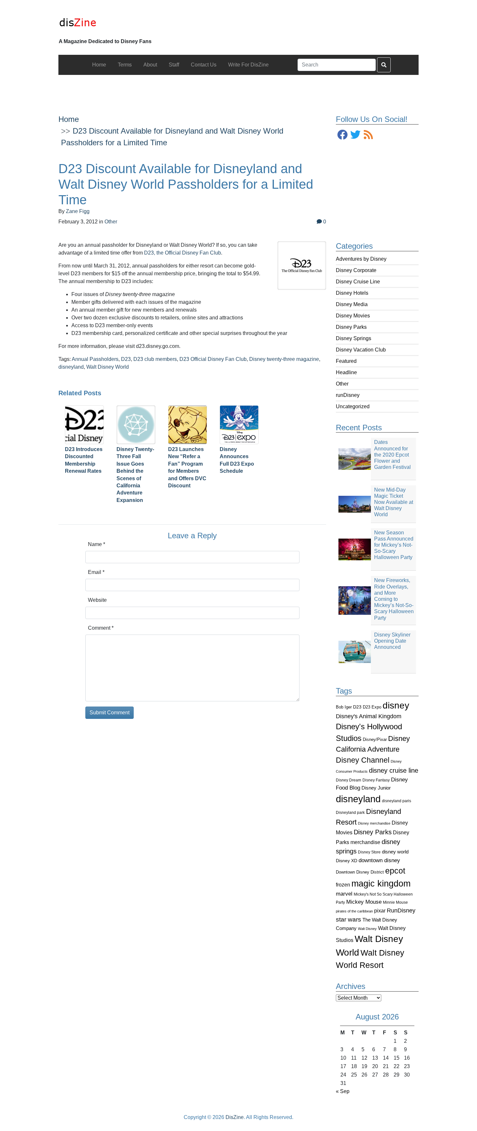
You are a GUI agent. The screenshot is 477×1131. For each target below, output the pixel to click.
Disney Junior (376, 788)
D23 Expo (372, 707)
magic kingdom (380, 883)
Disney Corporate (356, 270)
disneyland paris (396, 801)
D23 (357, 707)
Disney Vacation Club (361, 349)
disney (396, 705)
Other (342, 384)
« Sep (342, 1091)
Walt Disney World (107, 367)
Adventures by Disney (361, 259)
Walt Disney (367, 929)
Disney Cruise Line (358, 281)
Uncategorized (353, 406)
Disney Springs (353, 338)
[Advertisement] (238, 89)
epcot (395, 870)
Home (68, 119)
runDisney (348, 395)
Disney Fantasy (376, 780)
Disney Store (369, 852)
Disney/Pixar (375, 739)
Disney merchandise (374, 823)
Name (96, 544)
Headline (346, 372)
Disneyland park (350, 812)
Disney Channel (362, 760)
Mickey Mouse (364, 902)
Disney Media (352, 304)
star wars (348, 919)
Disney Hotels (352, 293)
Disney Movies (353, 315)
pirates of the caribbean (354, 911)
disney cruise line (393, 770)
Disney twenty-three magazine (284, 359)
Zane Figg (78, 211)
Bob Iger (344, 707)
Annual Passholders (95, 359)
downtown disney (379, 860)
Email (96, 572)
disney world (395, 851)
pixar (379, 910)
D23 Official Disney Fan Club (213, 359)
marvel (344, 894)
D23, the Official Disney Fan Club (182, 253)
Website (97, 600)
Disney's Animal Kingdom (368, 716)
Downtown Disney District (360, 872)
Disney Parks (351, 327)
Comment (101, 628)
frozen (343, 884)
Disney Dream (348, 780)
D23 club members (155, 359)
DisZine (235, 1117)
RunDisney (401, 910)
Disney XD (346, 860)
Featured (346, 361)
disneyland (358, 798)
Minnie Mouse (395, 902)
